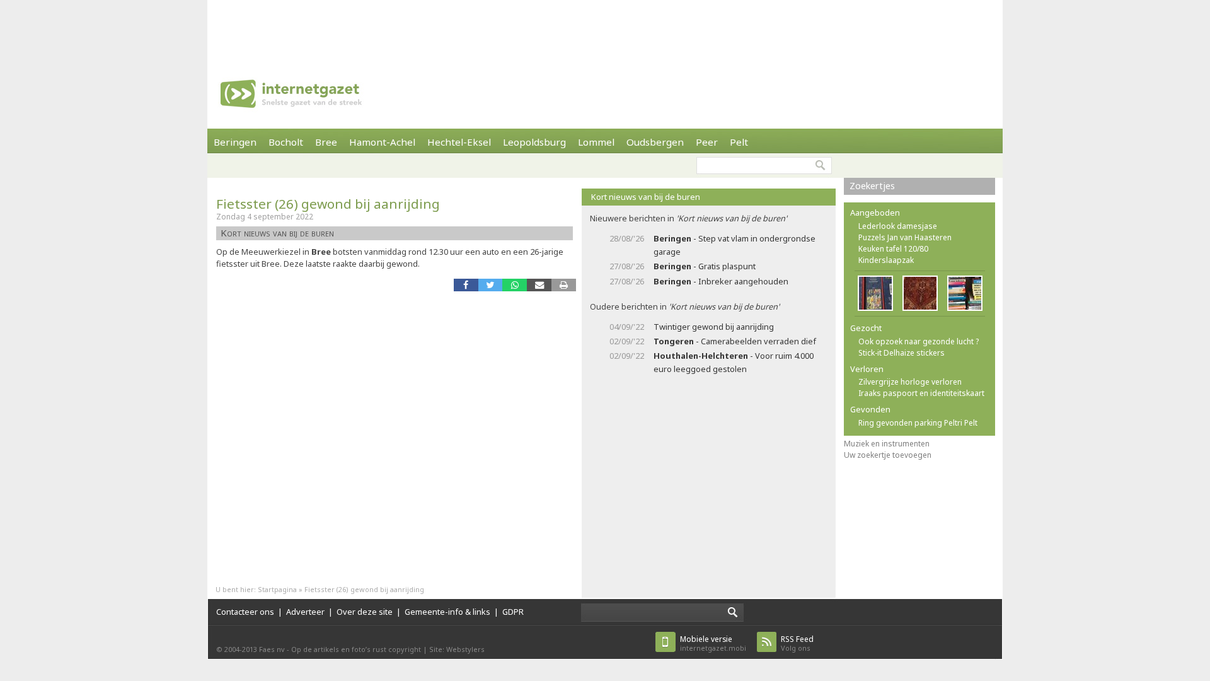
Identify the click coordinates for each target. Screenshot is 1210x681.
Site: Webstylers (457, 649)
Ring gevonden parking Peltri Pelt (917, 422)
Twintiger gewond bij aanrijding (714, 326)
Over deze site (365, 611)
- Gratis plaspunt (705, 266)
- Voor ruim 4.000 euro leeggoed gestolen (734, 362)
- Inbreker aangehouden (721, 281)
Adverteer (305, 611)
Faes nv (272, 649)
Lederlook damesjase (897, 226)
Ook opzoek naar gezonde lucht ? (918, 341)
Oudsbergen (655, 142)
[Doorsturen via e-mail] (539, 285)
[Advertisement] (605, 28)
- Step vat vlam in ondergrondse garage (734, 245)
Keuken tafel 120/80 (893, 248)
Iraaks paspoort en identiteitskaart (921, 393)
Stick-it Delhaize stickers (901, 352)
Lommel (596, 142)
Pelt (739, 142)
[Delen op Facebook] (466, 285)
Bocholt (285, 142)
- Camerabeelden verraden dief (735, 341)
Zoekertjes (872, 186)
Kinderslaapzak (886, 260)
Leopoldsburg (534, 142)
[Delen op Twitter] (490, 285)
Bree (326, 142)
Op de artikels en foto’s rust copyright (356, 649)
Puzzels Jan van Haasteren (905, 237)
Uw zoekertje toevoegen (887, 455)
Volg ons (797, 643)
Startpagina (277, 589)
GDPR (513, 611)
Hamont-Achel (382, 142)
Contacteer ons (245, 611)
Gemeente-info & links (447, 611)
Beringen (235, 142)
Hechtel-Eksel (459, 142)
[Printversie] (563, 285)
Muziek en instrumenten (887, 443)
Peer (707, 142)
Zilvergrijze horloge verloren (910, 381)
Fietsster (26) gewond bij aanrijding (328, 203)
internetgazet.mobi (713, 643)
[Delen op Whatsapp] (514, 285)
